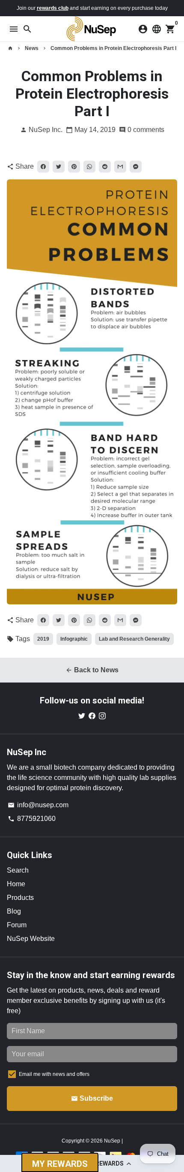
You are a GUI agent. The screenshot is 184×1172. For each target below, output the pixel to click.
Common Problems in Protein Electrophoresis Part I (113, 48)
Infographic (74, 639)
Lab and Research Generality (134, 639)
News (32, 48)
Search (18, 870)
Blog (14, 911)
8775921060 (32, 818)
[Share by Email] (120, 167)
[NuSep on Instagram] (102, 715)
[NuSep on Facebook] (92, 715)
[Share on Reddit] (105, 167)
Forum (17, 925)
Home (16, 884)
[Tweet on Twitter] (59, 167)
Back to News (92, 670)
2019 (43, 639)
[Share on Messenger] (136, 167)
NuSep (113, 1141)
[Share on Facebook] (43, 167)
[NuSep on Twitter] (81, 715)
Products (20, 897)
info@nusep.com (38, 805)
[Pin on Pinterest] (74, 167)
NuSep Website (31, 938)
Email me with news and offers (54, 1074)
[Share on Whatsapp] (89, 167)
